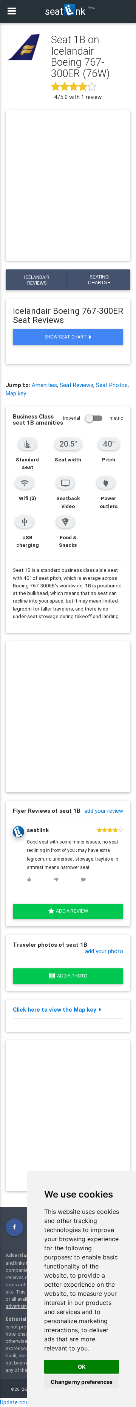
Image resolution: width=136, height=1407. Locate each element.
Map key (16, 393)
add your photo (104, 951)
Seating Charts (98, 279)
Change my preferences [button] (82, 1382)
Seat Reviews (76, 385)
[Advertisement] (68, 185)
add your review (103, 810)
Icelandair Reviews (36, 280)
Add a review (71, 911)
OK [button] (82, 1366)
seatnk (65, 11)
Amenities (44, 385)
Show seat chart (67, 337)
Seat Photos (112, 385)
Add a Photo (71, 976)
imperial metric (93, 418)
